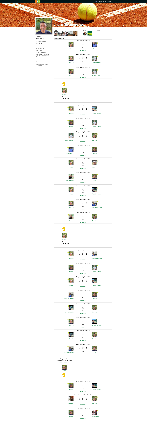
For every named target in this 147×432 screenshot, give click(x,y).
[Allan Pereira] (65, 33)
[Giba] (56, 33)
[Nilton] (60, 33)
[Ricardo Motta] (75, 33)
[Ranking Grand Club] (90, 33)
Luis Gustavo (95, 49)
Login (104, 1)
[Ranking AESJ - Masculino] (85, 33)
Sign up (109, 1)
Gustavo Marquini (97, 207)
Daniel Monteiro (96, 62)
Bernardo (71, 403)
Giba (93, 167)
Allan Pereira (95, 416)
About (100, 1)
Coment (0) (83, 50)
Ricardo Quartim (96, 113)
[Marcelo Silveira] (70, 33)
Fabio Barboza (70, 180)
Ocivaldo (71, 49)
